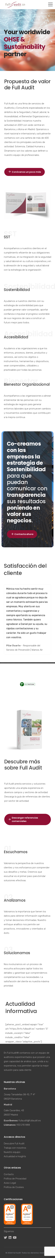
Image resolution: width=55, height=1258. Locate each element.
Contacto (9, 1174)
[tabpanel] (27, 619)
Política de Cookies (14, 1187)
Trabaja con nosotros (15, 1147)
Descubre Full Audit (14, 1143)
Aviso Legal (10, 1183)
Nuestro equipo (12, 1152)
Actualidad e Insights (15, 1156)
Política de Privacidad (15, 1178)
